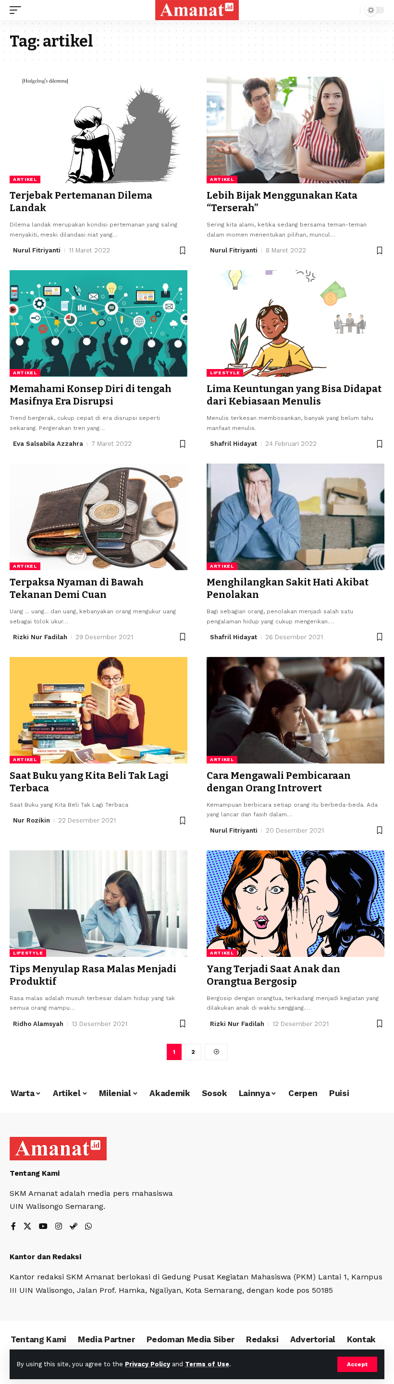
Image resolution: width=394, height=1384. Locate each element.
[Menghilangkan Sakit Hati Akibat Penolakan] (295, 517)
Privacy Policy (147, 1364)
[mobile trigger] (18, 10)
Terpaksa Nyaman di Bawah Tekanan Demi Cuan (77, 588)
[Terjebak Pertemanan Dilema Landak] (98, 130)
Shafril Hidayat (233, 443)
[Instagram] (58, 1227)
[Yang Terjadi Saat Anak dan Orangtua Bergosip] (295, 903)
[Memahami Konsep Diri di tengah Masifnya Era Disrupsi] (98, 323)
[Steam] (73, 1227)
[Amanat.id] (197, 10)
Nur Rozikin (31, 820)
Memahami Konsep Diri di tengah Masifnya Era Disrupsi (91, 395)
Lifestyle (225, 372)
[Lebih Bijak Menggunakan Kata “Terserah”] (295, 130)
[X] (27, 1227)
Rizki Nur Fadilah (40, 637)
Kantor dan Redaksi (45, 1257)
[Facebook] (13, 1227)
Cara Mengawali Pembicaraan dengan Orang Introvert (279, 782)
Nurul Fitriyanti (37, 250)
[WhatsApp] (88, 1227)
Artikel (25, 179)
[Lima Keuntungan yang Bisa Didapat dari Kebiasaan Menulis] (295, 323)
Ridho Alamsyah (38, 1023)
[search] (350, 10)
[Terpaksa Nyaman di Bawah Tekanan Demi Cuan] (98, 517)
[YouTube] (43, 1227)
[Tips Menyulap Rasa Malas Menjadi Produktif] (98, 903)
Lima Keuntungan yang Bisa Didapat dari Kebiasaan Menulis (294, 395)
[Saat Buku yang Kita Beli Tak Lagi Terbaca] (98, 710)
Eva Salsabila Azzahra (48, 443)
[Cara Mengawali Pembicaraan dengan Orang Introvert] (295, 710)
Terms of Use (207, 1364)
